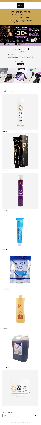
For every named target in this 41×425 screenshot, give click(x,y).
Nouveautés (4, 131)
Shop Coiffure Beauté (15, 422)
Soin (3, 407)
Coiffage (4, 210)
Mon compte (20, 64)
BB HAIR (4, 170)
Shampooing (5, 367)
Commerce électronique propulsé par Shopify (24, 422)
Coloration (4, 249)
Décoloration (5, 289)
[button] (2, 5)
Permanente (4, 328)
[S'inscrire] (19, 415)
